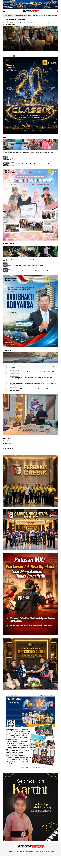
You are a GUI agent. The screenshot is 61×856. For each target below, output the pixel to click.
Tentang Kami (10, 851)
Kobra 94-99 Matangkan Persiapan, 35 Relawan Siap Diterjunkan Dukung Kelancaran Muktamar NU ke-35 (31, 378)
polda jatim (8, 443)
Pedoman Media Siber (28, 851)
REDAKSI (17, 851)
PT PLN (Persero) (9, 448)
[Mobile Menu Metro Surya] (6, 11)
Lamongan (7, 451)
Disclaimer (51, 851)
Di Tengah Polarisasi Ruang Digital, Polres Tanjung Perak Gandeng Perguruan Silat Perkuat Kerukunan (31, 164)
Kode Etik (37, 851)
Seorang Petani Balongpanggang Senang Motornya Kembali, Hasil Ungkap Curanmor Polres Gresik (31, 158)
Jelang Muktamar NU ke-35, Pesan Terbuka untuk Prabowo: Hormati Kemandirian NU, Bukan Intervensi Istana (33, 372)
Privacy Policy (43, 851)
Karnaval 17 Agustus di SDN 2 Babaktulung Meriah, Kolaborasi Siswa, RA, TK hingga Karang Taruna (33, 384)
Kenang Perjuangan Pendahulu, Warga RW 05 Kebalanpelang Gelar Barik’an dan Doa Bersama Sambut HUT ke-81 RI (30, 259)
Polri (4, 151)
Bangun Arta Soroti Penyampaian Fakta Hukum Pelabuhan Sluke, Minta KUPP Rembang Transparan (32, 366)
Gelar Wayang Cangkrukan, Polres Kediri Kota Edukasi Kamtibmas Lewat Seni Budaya (30, 271)
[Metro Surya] (30, 11)
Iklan (21, 851)
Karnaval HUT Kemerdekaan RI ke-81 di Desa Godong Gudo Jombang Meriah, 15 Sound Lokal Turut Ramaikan (33, 389)
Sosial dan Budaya (7, 257)
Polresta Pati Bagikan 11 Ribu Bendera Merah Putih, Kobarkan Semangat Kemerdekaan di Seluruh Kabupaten (28, 153)
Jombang (7, 440)
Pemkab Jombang (9, 446)
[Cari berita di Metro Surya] (57, 11)
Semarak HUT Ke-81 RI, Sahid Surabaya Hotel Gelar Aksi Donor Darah (25, 265)
